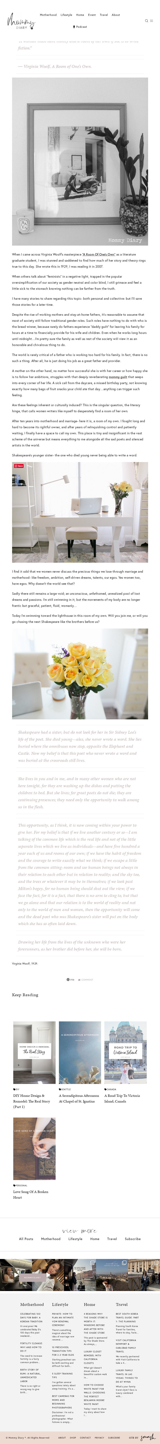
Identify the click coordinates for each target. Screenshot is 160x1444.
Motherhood (48, 15)
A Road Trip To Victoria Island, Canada (122, 1098)
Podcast (81, 27)
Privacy (99, 1437)
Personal (21, 1185)
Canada (111, 1089)
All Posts (26, 1239)
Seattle (66, 1089)
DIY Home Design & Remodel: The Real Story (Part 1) (31, 1101)
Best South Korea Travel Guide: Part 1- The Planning (127, 1318)
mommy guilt (118, 377)
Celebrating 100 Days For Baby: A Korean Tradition (31, 1318)
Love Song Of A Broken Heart (30, 1194)
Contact (85, 1437)
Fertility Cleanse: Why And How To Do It (31, 1347)
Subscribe (133, 1239)
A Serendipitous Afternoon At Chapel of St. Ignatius (79, 1098)
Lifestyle (75, 1239)
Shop (73, 1437)
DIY (17, 1089)
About (116, 15)
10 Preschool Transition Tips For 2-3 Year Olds (63, 1351)
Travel (104, 15)
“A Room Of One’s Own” (99, 254)
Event (92, 15)
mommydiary (32, 1277)
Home (80, 15)
